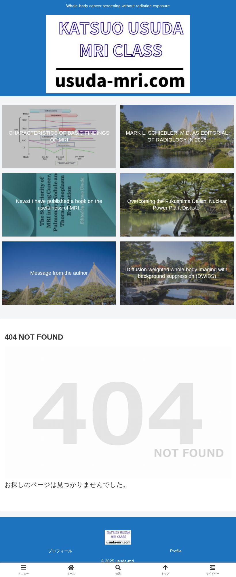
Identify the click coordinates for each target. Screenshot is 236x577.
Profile (176, 551)
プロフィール (60, 551)
